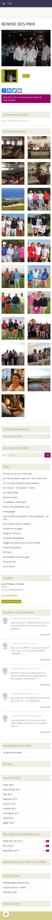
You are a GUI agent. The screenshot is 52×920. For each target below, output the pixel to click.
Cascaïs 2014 (9, 803)
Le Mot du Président (12, 752)
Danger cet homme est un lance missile (21, 542)
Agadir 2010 (8, 822)
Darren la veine (10, 497)
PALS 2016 (25, 845)
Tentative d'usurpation (13, 538)
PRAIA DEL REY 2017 (25, 841)
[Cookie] (6, 914)
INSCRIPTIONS (10, 892)
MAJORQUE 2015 (25, 850)
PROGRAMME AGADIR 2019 (16, 882)
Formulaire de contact (11, 601)
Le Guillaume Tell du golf (14, 502)
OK (47, 455)
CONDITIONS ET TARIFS (14, 887)
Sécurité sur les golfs (12, 528)
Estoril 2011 (8, 818)
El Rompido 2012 (11, 813)
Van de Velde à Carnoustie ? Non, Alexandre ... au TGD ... (26, 517)
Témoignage (9, 511)
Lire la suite (45, 634)
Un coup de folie (10, 492)
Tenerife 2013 (9, 808)
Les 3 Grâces (9, 566)
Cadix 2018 (8, 784)
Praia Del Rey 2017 (12, 789)
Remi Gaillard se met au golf (16, 557)
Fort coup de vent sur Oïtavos (17, 523)
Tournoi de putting (11, 547)
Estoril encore (9, 561)
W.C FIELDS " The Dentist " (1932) (19, 487)
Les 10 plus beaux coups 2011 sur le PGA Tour (24, 478)
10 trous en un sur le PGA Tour (17, 473)
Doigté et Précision (12, 533)
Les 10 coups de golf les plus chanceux (21, 483)
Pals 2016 (7, 794)
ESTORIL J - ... (9, 552)
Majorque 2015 (10, 799)
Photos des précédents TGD (16, 506)
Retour (26, 76)
